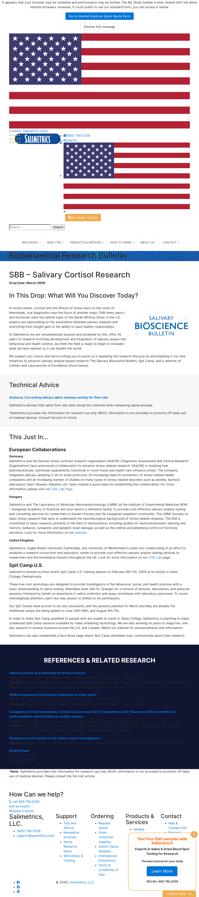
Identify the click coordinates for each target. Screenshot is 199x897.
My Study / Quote (85, 217)
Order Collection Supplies (106, 837)
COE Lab (155, 557)
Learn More (162, 871)
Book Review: (19, 751)
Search (71, 140)
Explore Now (176, 894)
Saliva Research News (70, 846)
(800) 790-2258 (78, 135)
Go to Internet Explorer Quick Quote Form (99, 16)
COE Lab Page (61, 489)
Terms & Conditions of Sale (109, 869)
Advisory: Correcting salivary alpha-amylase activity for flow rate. (59, 397)
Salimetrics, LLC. (82, 882)
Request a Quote (21, 811)
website (80, 532)
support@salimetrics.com (35, 836)
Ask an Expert (19, 806)
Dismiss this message (99, 27)
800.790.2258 (26, 801)
